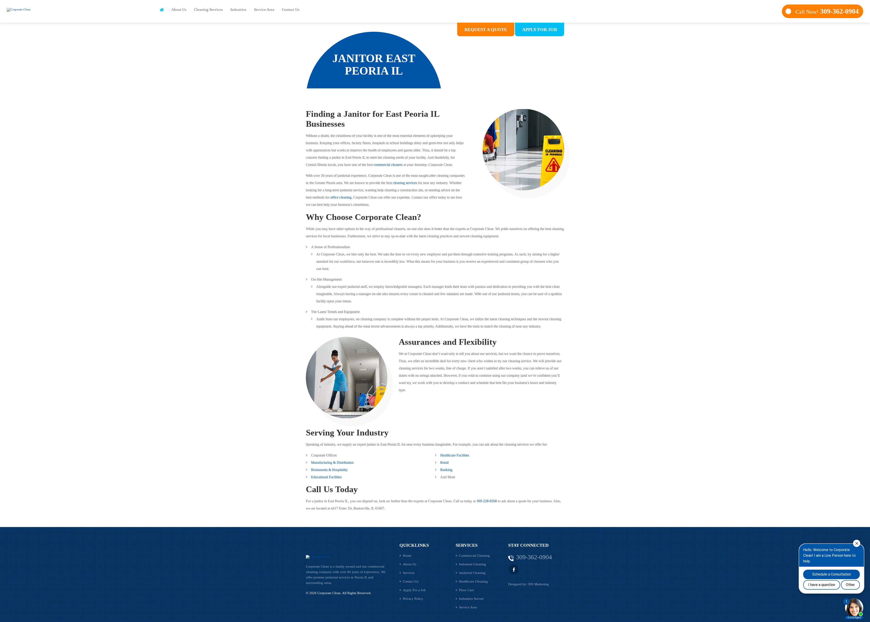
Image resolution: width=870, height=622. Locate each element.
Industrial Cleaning (472, 564)
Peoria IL (361, 577)
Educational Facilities (326, 477)
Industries (238, 9)
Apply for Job (539, 29)
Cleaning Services (208, 9)
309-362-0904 (827, 11)
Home (162, 10)
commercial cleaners (388, 165)
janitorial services (337, 577)
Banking (446, 470)
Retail (444, 462)
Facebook (514, 570)
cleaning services (405, 183)
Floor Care (466, 590)
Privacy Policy (413, 598)
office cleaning (340, 197)
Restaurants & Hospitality (329, 470)
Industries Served (471, 598)
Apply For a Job (414, 590)
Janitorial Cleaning (472, 573)
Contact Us (291, 9)
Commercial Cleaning (474, 555)
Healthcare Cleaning (473, 581)
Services (409, 573)
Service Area (264, 9)
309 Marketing (538, 584)
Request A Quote (485, 29)
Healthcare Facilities (454, 455)
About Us (178, 9)
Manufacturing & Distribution (332, 462)
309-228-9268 (486, 501)
